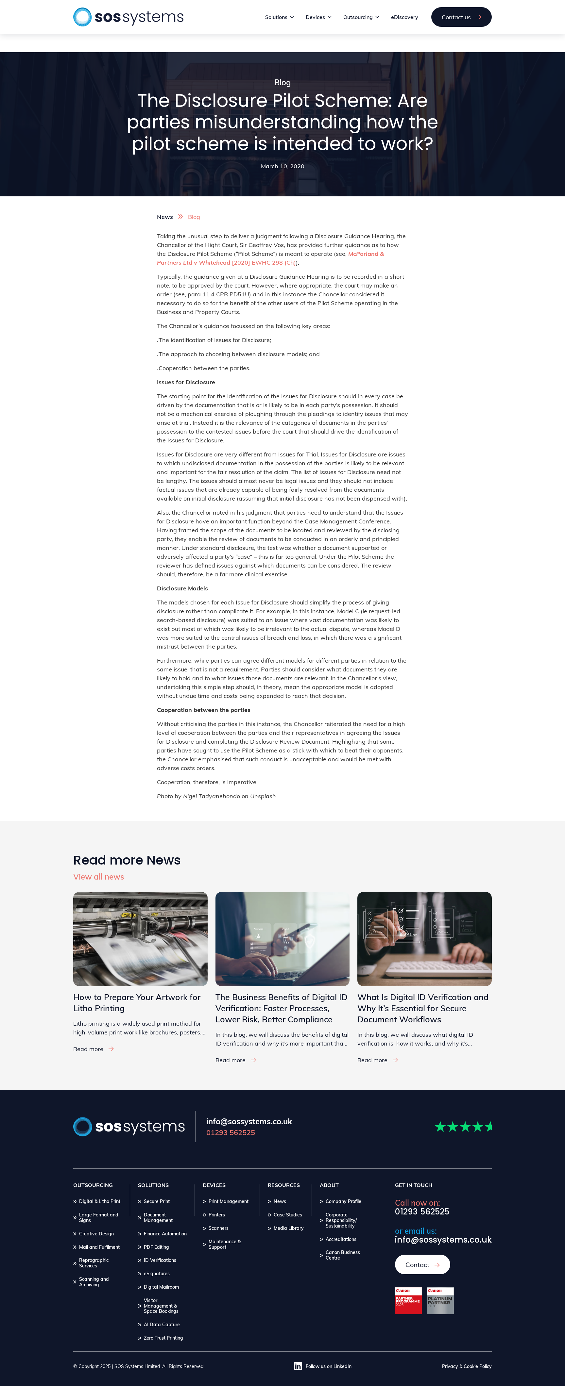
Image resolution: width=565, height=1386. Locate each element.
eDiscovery (404, 16)
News (165, 216)
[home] (130, 17)
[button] (280, 17)
